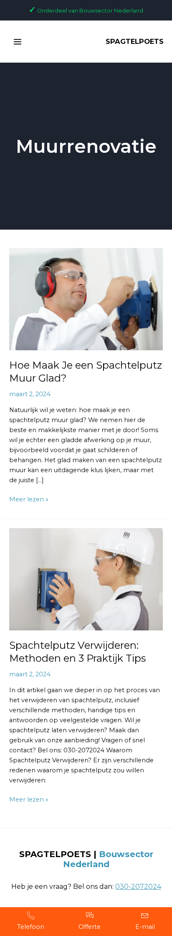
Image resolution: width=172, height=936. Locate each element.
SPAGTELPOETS (135, 41)
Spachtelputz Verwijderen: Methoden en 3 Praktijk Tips (77, 651)
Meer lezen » (28, 498)
